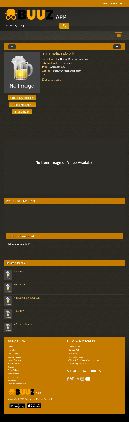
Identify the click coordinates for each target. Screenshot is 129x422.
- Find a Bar (11, 350)
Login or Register (112, 3)
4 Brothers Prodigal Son (27, 297)
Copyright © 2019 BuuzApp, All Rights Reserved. (30, 399)
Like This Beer (22, 105)
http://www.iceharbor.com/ (67, 70)
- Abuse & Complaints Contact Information (85, 360)
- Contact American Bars (16, 384)
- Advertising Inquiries (77, 363)
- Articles (10, 367)
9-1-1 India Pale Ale (58, 54)
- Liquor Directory (14, 360)
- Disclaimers (73, 353)
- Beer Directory (13, 353)
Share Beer (22, 111)
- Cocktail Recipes (14, 357)
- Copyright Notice (75, 357)
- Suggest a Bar (13, 377)
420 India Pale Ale (24, 324)
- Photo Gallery (13, 370)
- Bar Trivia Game (14, 363)
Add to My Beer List (22, 98)
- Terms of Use (74, 347)
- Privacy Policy (74, 350)
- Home (10, 347)
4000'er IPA (20, 284)
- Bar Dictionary (13, 374)
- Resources (11, 380)
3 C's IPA (19, 271)
